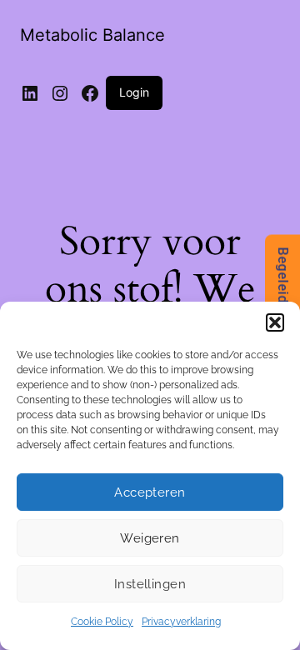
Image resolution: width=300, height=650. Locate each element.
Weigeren (150, 538)
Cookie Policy (102, 622)
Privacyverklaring (181, 622)
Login (134, 92)
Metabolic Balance (92, 35)
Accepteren (150, 492)
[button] (275, 322)
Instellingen (150, 584)
